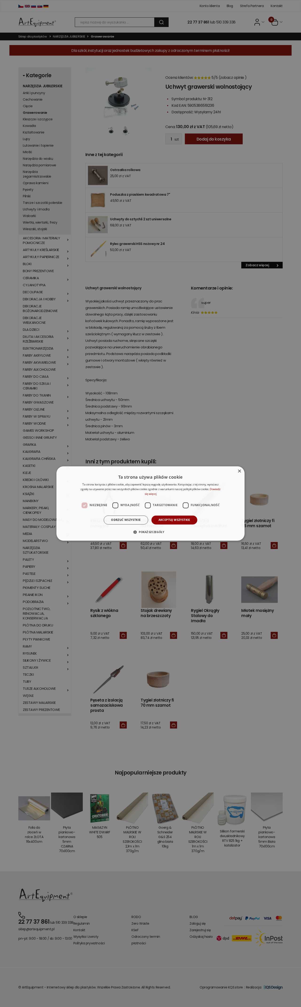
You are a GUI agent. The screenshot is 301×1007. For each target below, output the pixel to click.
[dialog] (150, 503)
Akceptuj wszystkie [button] (174, 520)
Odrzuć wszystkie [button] (126, 520)
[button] (150, 532)
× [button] (239, 471)
